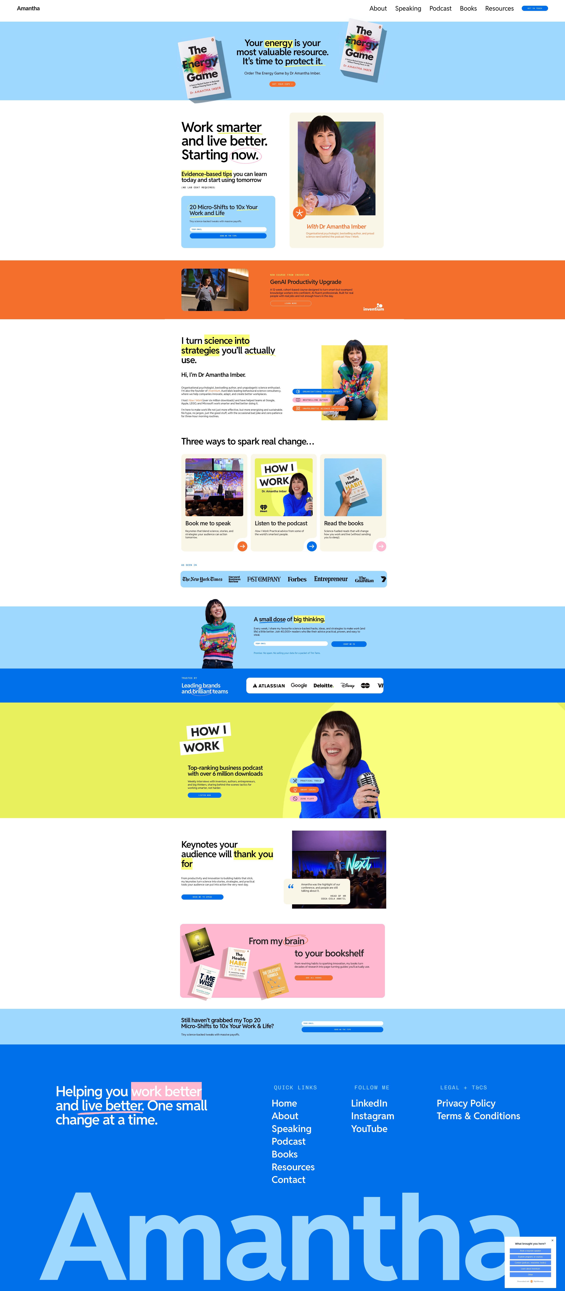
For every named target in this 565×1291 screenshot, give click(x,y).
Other (530, 1274)
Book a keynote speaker (530, 1251)
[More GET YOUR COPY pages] (292, 84)
